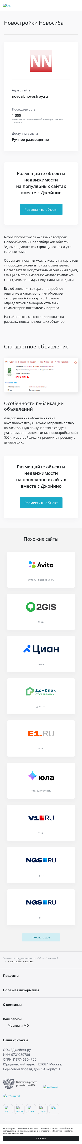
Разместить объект (41, 209)
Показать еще (41, 937)
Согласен (41, 1138)
